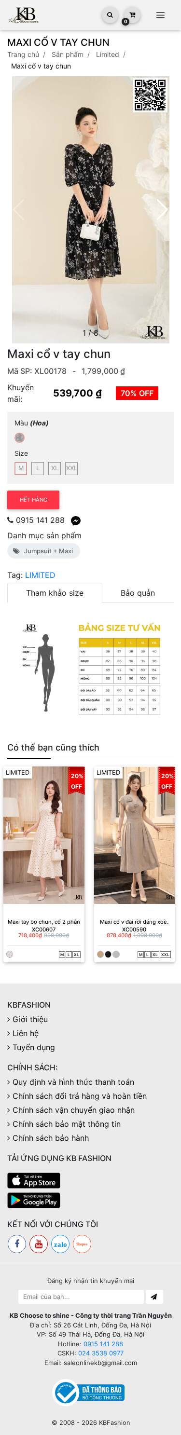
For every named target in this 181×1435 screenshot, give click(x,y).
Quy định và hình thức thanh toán (73, 1082)
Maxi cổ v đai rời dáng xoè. (134, 921)
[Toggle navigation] (160, 15)
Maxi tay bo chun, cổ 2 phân (44, 921)
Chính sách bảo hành (51, 1138)
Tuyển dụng (34, 1047)
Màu (31, 423)
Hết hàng (33, 499)
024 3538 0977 (101, 1353)
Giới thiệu (30, 1019)
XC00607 (44, 929)
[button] (162, 209)
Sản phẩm (68, 54)
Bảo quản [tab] (138, 593)
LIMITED (40, 575)
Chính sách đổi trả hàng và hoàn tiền (80, 1096)
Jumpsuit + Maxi (47, 551)
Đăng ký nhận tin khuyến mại (90, 1281)
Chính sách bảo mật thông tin (67, 1124)
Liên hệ (26, 1033)
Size (21, 453)
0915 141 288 (40, 520)
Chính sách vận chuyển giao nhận (74, 1110)
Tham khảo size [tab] (55, 593)
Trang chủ (23, 54)
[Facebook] (17, 1244)
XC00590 (134, 929)
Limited (107, 54)
